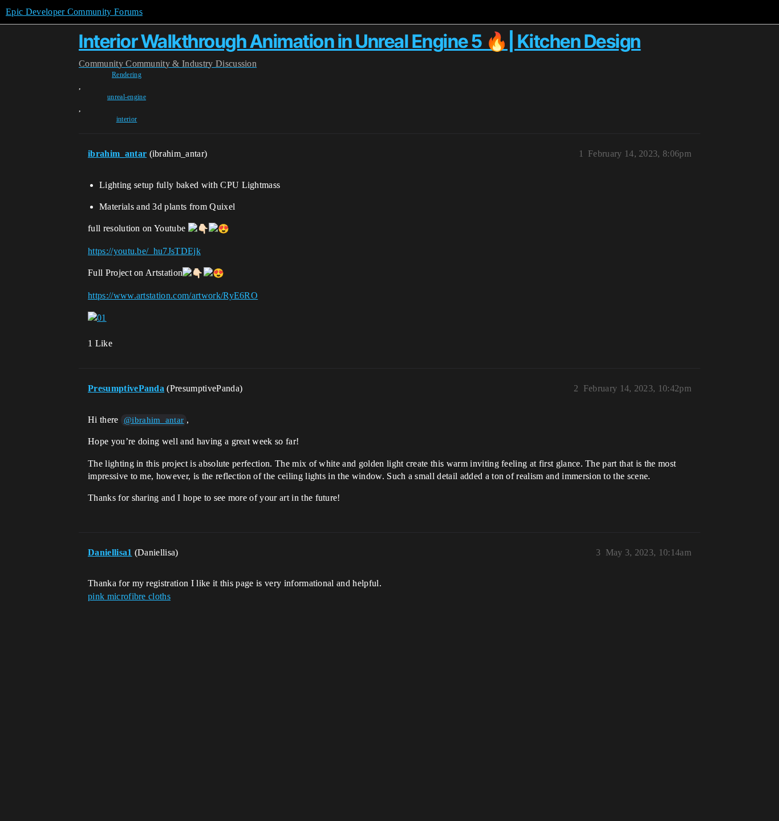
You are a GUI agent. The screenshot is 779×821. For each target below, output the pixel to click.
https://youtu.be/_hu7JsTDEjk (144, 251)
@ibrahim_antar (154, 419)
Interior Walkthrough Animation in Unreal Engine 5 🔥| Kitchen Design (360, 41)
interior (126, 119)
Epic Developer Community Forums (74, 12)
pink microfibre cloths (129, 596)
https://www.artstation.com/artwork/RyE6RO (173, 295)
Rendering (126, 75)
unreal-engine (126, 97)
